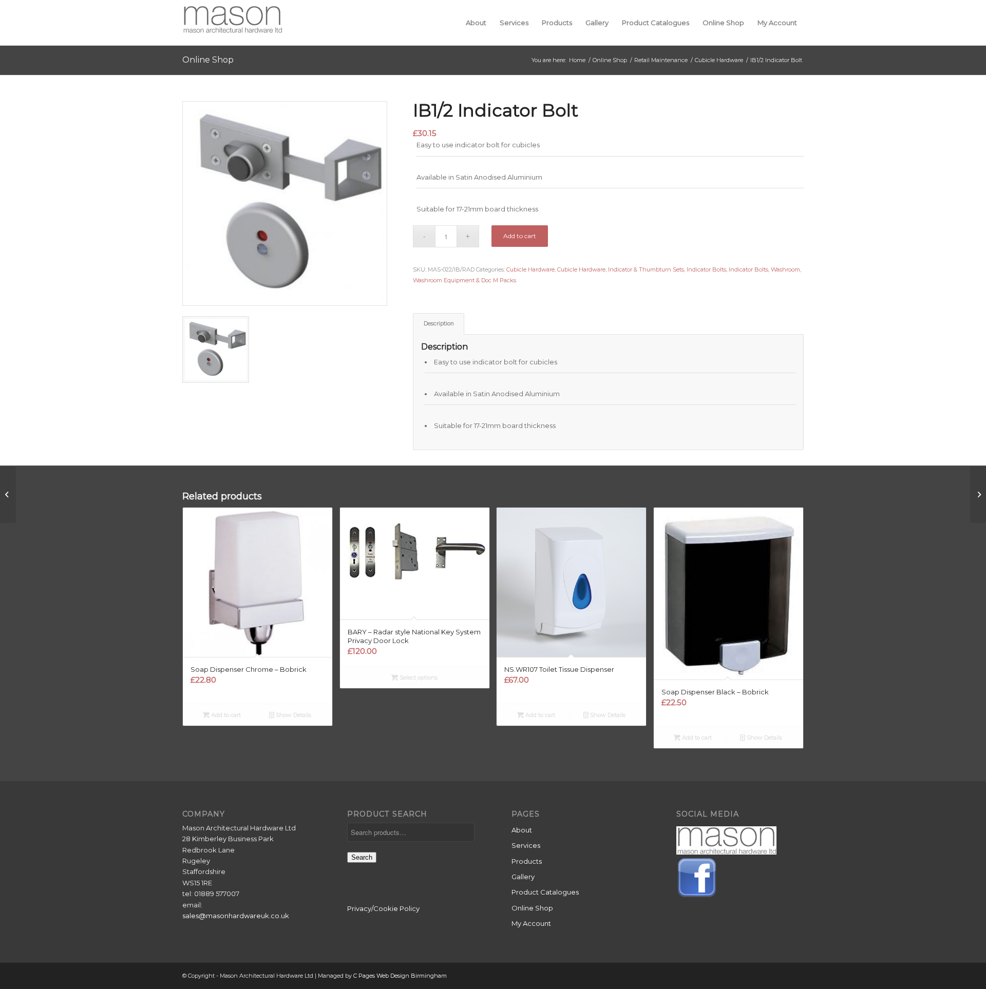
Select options (418, 677)
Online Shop (208, 60)
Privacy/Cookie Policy (383, 908)
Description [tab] (439, 323)
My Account (531, 923)
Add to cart (519, 236)
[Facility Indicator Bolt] (8, 495)
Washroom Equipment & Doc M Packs (464, 280)
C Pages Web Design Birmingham (400, 975)
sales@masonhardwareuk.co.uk (235, 916)
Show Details (292, 715)
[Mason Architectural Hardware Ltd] (232, 22)
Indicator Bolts (706, 269)
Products (526, 861)
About (521, 830)
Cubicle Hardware (530, 269)
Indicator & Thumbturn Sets (646, 269)
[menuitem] (476, 22)
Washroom (785, 269)
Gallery (523, 876)
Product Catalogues (545, 892)
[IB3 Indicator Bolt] (978, 495)
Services (525, 845)
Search (361, 857)
